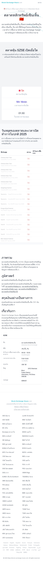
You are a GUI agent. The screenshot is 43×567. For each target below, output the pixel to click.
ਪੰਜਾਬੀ (23, 550)
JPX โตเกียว (26, 517)
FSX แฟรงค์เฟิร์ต (7, 493)
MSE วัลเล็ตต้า (26, 420)
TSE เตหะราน (26, 521)
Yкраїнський (32, 547)
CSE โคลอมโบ (7, 460)
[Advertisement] (21, 72)
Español (18, 543)
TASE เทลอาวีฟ (27, 513)
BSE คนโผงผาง (7, 424)
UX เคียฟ (25, 529)
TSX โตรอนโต (27, 525)
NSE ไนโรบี (26, 440)
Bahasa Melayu (13, 545)
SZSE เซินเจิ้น (26, 485)
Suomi (24, 543)
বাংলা (4, 550)
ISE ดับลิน (5, 521)
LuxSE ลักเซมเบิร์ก (28, 416)
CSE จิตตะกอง (6, 456)
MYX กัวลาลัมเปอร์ (8, 452)
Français (29, 543)
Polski (30, 545)
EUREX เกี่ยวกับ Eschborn (10, 476)
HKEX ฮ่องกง (6, 513)
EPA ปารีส (5, 489)
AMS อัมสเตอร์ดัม (7, 481)
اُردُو (39, 550)
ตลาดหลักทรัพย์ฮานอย (10, 289)
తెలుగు (28, 550)
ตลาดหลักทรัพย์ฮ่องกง (13, 286)
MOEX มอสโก (26, 432)
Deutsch (5, 543)
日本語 (12, 550)
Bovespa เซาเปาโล (8, 432)
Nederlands (23, 545)
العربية (38, 547)
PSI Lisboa (5, 485)
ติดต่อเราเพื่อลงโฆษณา (21, 407)
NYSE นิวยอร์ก (26, 448)
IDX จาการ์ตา (6, 517)
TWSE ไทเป (26, 509)
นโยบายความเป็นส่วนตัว (21, 409)
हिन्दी (7, 550)
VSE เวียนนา (26, 537)
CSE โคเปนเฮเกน (7, 464)
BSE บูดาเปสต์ (6, 444)
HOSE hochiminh (7, 505)
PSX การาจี (26, 464)
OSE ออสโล (26, 460)
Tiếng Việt (19, 552)
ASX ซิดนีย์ (5, 420)
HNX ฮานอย (6, 497)
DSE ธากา (5, 472)
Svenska (11, 547)
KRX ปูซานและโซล (8, 533)
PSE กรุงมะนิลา (27, 468)
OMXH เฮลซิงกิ (7, 501)
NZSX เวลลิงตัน (27, 452)
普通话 (25, 552)
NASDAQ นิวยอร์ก (28, 436)
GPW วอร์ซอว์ (26, 533)
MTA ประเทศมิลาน (28, 428)
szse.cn (24, 380)
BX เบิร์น (5, 428)
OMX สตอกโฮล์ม (27, 501)
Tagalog (18, 547)
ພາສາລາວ (17, 550)
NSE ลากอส (26, 456)
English (12, 543)
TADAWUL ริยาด (27, 476)
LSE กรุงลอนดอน (7, 537)
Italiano (6, 545)
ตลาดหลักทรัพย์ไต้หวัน (30, 286)
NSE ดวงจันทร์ (26, 444)
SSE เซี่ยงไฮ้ (26, 481)
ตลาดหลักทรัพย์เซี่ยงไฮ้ (10, 292)
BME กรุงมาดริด (27, 493)
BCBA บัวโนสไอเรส (8, 448)
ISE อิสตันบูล (6, 440)
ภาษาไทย (34, 550)
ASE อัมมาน (6, 416)
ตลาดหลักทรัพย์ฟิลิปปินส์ (27, 289)
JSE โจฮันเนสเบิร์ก (8, 529)
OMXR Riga (26, 472)
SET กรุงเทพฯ (26, 497)
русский (5, 547)
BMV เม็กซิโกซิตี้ (27, 424)
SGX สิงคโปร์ (26, 489)
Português (37, 545)
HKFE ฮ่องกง (6, 509)
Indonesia (37, 543)
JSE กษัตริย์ (6, 525)
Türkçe (24, 547)
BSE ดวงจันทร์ (6, 436)
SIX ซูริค (25, 505)
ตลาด (39, 2)
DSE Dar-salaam (7, 468)
